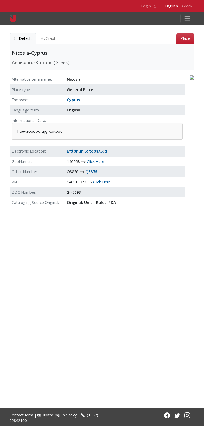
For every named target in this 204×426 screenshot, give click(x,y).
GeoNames (21, 161)
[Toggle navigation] (187, 18)
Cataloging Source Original (35, 202)
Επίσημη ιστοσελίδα (87, 151)
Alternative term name (31, 79)
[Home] (15, 18)
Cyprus (73, 99)
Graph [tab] (50, 38)
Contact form (21, 415)
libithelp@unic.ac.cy (59, 415)
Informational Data (28, 120)
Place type (21, 89)
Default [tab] (25, 38)
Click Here (95, 161)
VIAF (16, 181)
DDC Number (23, 192)
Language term (25, 110)
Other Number (24, 171)
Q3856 (91, 171)
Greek (187, 5)
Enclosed (19, 99)
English (171, 5)
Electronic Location (28, 151)
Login (146, 5)
